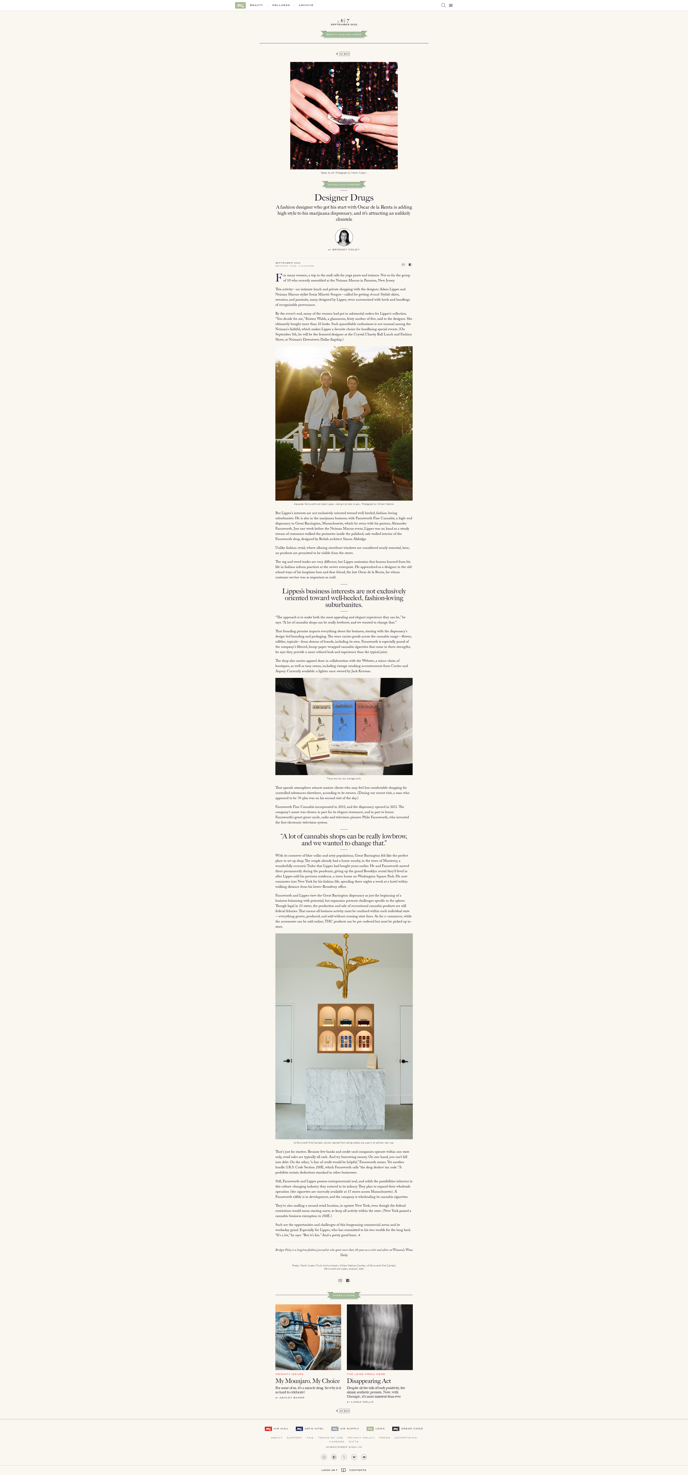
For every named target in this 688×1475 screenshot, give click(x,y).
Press (384, 1438)
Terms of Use (330, 1438)
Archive (306, 5)
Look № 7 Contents (344, 1470)
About (277, 1438)
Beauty (256, 5)
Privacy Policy (361, 1438)
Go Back (344, 54)
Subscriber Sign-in (344, 1447)
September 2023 (287, 263)
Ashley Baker (292, 1397)
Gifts (354, 1442)
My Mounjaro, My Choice (307, 1381)
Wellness (281, 5)
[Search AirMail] (443, 5)
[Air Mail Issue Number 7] (343, 21)
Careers (337, 1442)
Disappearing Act (369, 1381)
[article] (344, 675)
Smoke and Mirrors (344, 185)
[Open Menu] (451, 5)
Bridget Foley (346, 249)
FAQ (310, 1438)
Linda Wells (362, 1402)
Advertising (406, 1438)
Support (295, 1438)
